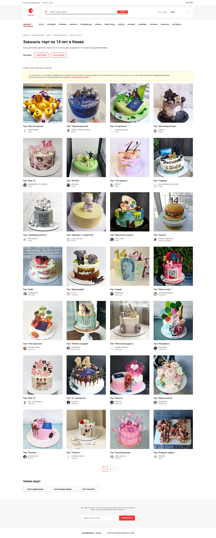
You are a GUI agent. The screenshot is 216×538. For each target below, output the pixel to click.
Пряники (62, 24)
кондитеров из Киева (80, 77)
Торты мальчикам (62, 489)
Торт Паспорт (88, 489)
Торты (41, 24)
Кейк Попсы (110, 24)
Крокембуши (86, 24)
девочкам (41, 55)
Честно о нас (47, 3)
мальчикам (58, 55)
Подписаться (127, 518)
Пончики (154, 24)
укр (187, 3)
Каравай (131, 24)
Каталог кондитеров (31, 3)
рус (191, 3)
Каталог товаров (38, 35)
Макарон (73, 24)
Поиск (122, 12)
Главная (26, 35)
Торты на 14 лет (75, 35)
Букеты (121, 24)
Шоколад (165, 24)
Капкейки (51, 24)
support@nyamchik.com (120, 533)
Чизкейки (142, 24)
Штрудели (176, 24)
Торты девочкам (35, 489)
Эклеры (98, 24)
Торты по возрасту (60, 35)
